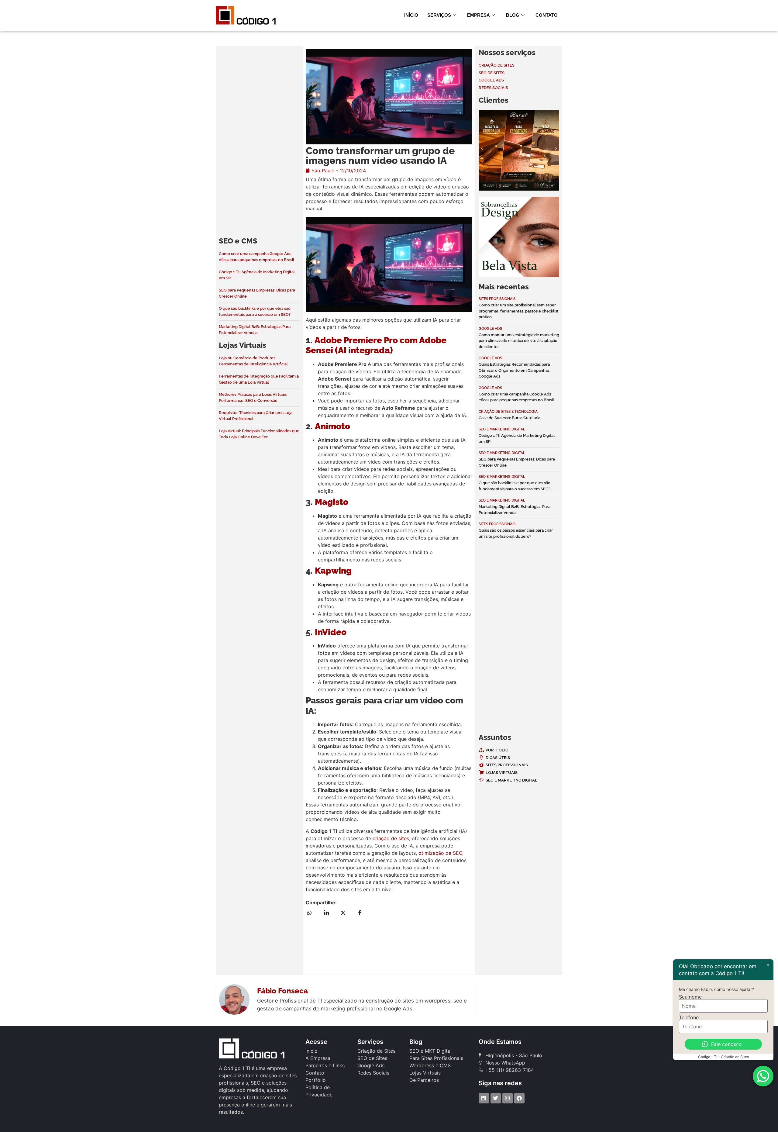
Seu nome (690, 996)
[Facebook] (519, 1098)
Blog (512, 15)
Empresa (478, 15)
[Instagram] (507, 1098)
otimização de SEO (440, 853)
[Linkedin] (484, 1098)
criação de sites (391, 838)
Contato (546, 15)
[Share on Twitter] (347, 912)
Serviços (439, 15)
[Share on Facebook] (363, 912)
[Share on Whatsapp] (313, 912)
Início (411, 15)
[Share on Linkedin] (330, 912)
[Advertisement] (259, 140)
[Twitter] (496, 1098)
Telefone (689, 1017)
